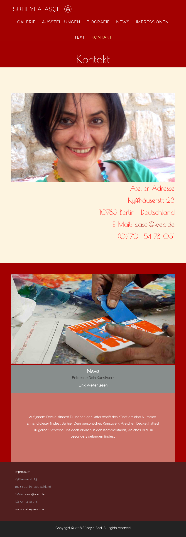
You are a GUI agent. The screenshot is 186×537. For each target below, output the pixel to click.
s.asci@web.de (155, 224)
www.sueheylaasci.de (29, 509)
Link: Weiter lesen (93, 385)
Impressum (22, 471)
